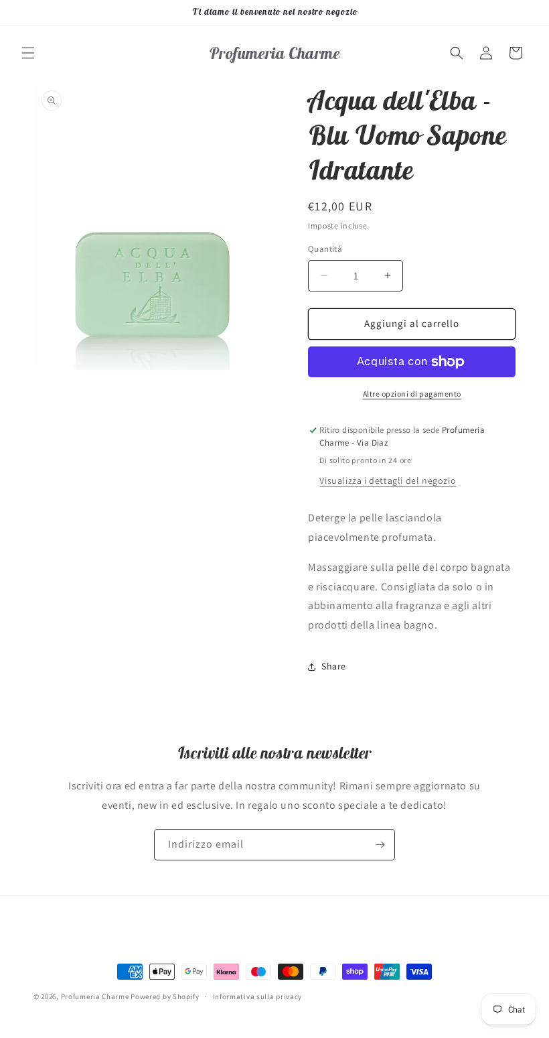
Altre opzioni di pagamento (412, 394)
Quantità (325, 249)
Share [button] (333, 666)
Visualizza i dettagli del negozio (387, 480)
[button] (28, 53)
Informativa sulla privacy (258, 996)
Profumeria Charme (95, 996)
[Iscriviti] (379, 844)
